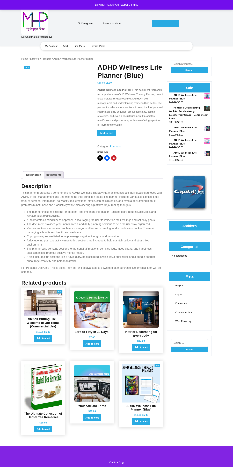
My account (51, 46)
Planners (46, 59)
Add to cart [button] (43, 338)
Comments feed (184, 312)
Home (24, 59)
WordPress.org (183, 321)
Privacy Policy (98, 46)
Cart (65, 46)
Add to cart (106, 133)
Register (179, 285)
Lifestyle (34, 59)
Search (165, 23)
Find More (79, 46)
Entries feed (181, 303)
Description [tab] (33, 174)
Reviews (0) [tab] (53, 174)
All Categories (85, 23)
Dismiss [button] (133, 4)
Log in (178, 294)
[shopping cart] (210, 23)
